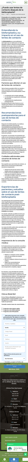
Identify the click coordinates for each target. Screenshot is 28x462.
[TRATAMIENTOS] (14, 459)
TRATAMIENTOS (14, 461)
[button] (25, 2)
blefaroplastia (7, 41)
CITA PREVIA (4, 461)
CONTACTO (23, 461)
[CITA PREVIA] (5, 459)
